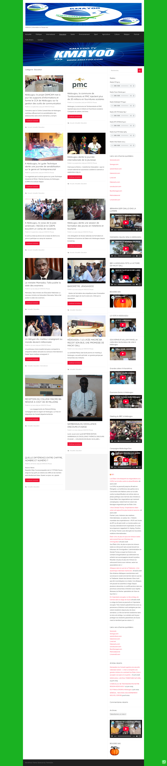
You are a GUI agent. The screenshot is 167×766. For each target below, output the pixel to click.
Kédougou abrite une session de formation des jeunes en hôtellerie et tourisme (85, 225)
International (50, 34)
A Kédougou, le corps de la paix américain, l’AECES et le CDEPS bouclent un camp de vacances (40, 225)
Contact (40, 40)
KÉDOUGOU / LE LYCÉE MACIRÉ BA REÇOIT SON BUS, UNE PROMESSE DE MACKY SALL (85, 342)
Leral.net (113, 177)
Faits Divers (29, 40)
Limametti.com (115, 200)
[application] (126, 223)
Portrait (136, 34)
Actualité (28, 34)
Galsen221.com (115, 173)
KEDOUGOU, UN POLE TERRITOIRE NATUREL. (125, 678)
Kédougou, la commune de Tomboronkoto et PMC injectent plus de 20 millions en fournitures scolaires (85, 96)
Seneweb (113, 631)
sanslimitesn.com (116, 169)
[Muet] (137, 230)
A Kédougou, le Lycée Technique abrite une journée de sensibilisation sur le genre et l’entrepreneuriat (42, 166)
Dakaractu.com (115, 182)
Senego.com (114, 164)
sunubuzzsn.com (115, 186)
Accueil (29, 127)
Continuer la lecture (32, 120)
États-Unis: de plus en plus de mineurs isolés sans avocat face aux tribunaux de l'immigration (125, 539)
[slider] (124, 441)
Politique (39, 34)
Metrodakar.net (115, 195)
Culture (117, 34)
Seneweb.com (115, 160)
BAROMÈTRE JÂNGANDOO (80, 286)
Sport (96, 34)
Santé (73, 34)
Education (62, 34)
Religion (127, 34)
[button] (125, 430)
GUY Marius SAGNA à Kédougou (121, 689)
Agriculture (106, 34)
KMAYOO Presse (49, 106)
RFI (113, 474)
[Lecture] (112, 230)
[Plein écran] (140, 230)
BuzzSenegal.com (116, 191)
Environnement (84, 34)
